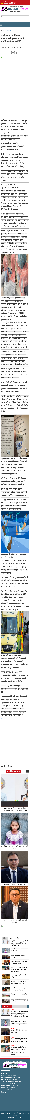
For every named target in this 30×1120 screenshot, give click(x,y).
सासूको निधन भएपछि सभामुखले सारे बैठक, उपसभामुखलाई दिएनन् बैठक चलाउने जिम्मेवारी (14, 809)
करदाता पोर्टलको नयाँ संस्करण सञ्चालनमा (15, 884)
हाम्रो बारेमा (15, 1115)
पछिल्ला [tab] (5, 938)
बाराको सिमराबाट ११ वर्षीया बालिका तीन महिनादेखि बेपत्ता (14, 847)
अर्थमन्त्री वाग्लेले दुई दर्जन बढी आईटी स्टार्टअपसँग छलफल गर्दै (15, 921)
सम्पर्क (26, 1113)
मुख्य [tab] (10, 938)
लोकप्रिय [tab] (16, 938)
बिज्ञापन (22, 1113)
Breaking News (10, 30)
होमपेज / (3, 30)
